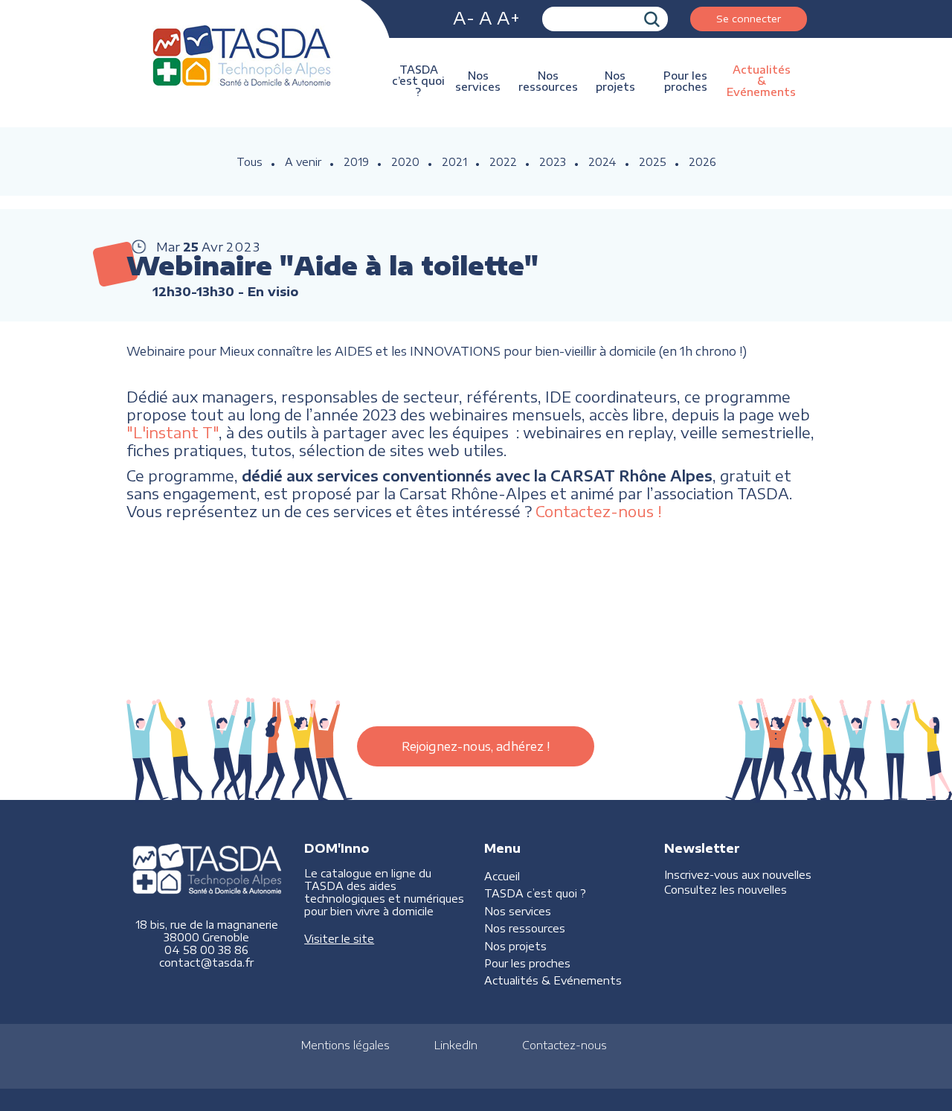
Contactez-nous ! (599, 511)
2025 (652, 162)
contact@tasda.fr (206, 962)
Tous (250, 162)
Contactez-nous (564, 1045)
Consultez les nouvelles (725, 889)
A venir (303, 162)
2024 (602, 162)
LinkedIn (455, 1045)
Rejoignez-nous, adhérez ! (476, 746)
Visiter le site (339, 938)
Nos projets (615, 81)
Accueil (502, 876)
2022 (503, 162)
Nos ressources (548, 81)
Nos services (478, 81)
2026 (702, 162)
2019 (356, 162)
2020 (405, 162)
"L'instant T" (172, 432)
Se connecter (748, 18)
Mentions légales (345, 1045)
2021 (454, 162)
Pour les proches (685, 81)
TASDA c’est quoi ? (418, 80)
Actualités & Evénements (761, 80)
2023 (552, 162)
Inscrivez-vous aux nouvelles (737, 874)
